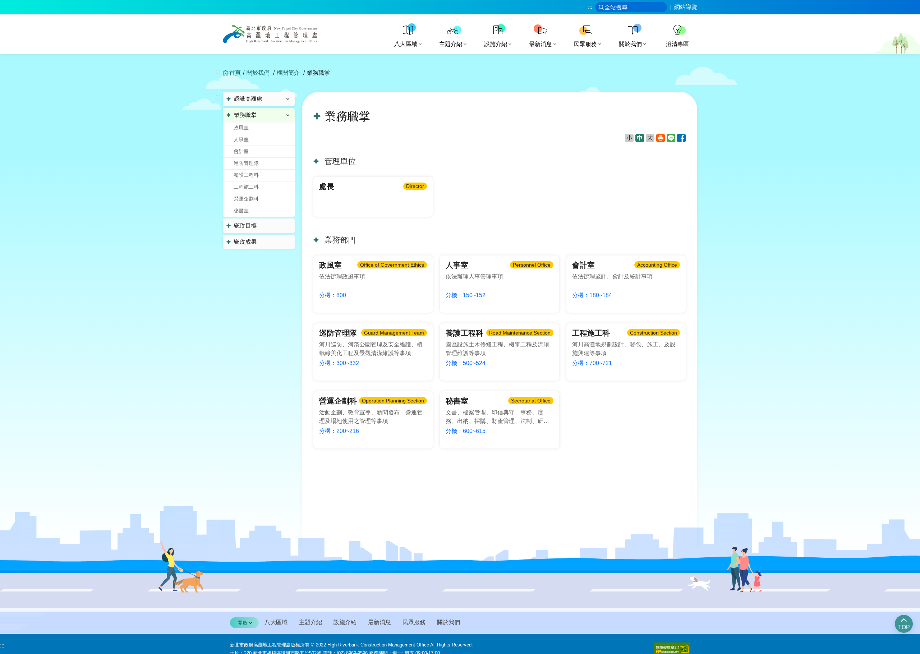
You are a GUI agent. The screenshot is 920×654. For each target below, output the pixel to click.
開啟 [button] (243, 623)
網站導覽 (685, 7)
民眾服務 (414, 622)
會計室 (241, 151)
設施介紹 (345, 622)
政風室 (241, 127)
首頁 (235, 73)
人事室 (241, 139)
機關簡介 (288, 73)
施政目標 (245, 226)
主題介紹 (310, 622)
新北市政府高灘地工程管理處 (277, 34)
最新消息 (379, 622)
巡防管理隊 (246, 163)
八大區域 (276, 622)
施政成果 (245, 242)
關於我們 (258, 73)
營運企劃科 (246, 199)
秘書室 (241, 210)
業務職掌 (245, 115)
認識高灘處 (248, 99)
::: (590, 7)
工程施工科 (246, 187)
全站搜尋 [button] (615, 7)
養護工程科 (246, 175)
